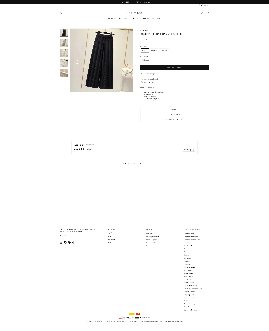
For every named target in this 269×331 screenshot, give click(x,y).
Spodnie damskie (189, 298)
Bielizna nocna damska (191, 236)
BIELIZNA (123, 18)
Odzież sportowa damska (191, 285)
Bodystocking (188, 258)
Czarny (144, 50)
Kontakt (148, 246)
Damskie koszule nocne (191, 252)
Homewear (187, 264)
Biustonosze (187, 243)
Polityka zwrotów (151, 243)
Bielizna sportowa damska (192, 240)
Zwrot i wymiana (174, 120)
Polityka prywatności (152, 236)
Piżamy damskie (189, 282)
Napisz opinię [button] (189, 150)
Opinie (110, 233)
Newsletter (111, 239)
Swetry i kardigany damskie (192, 304)
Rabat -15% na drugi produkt (116, 230)
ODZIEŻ (135, 18)
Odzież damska (188, 279)
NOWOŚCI (112, 18)
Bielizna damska (189, 233)
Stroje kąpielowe (189, 295)
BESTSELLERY (148, 18)
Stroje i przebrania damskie (192, 310)
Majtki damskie (188, 276)
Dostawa (175, 110)
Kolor (143, 46)
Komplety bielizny (189, 267)
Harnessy (187, 261)
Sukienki (186, 301)
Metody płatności (174, 115)
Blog (109, 236)
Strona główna (144, 30)
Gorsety (186, 255)
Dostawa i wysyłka (151, 240)
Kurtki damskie (188, 273)
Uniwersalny (146, 60)
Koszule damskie (189, 270)
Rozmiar (144, 56)
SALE (159, 18)
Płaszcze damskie (189, 292)
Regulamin (149, 233)
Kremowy (164, 50)
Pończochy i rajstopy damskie (193, 288)
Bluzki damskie (188, 246)
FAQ (109, 242)
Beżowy (154, 50)
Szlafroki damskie (189, 307)
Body (185, 249)
